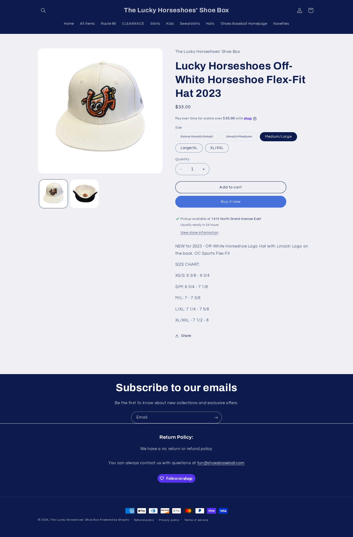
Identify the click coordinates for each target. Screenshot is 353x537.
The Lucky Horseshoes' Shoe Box (74, 519)
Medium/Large (278, 136)
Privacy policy (169, 520)
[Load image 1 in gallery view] (53, 193)
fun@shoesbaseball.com (221, 463)
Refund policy (144, 520)
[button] (43, 10)
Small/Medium (242, 138)
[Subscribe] (216, 417)
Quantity (182, 159)
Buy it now (231, 202)
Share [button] (186, 336)
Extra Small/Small (200, 138)
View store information (199, 233)
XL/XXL (217, 148)
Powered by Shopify (114, 519)
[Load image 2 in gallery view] (84, 193)
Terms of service (196, 520)
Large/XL (189, 148)
